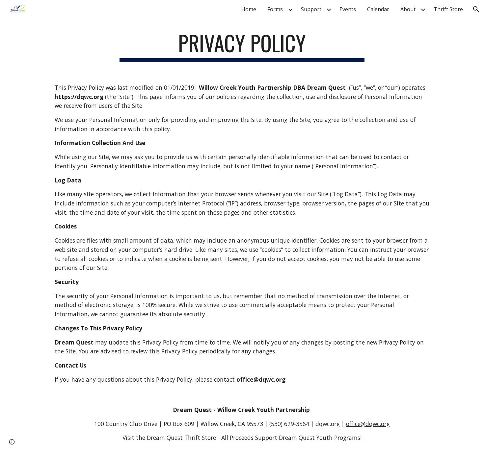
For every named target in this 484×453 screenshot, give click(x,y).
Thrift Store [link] (448, 9)
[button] (476, 9)
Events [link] (347, 9)
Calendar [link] (378, 9)
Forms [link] (275, 9)
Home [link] (248, 9)
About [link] (408, 9)
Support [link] (311, 9)
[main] (242, 46)
